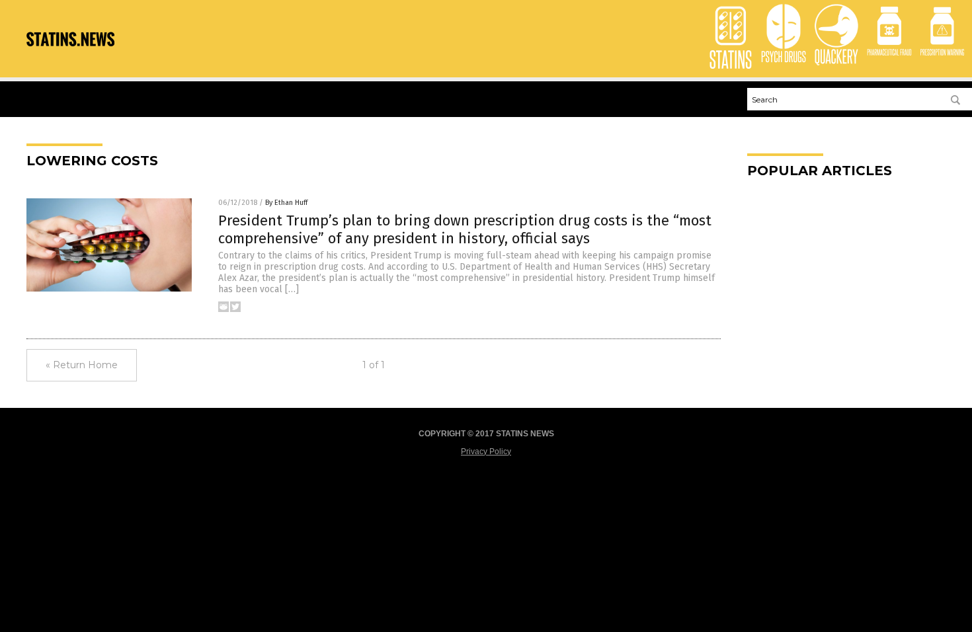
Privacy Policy (486, 451)
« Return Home (82, 365)
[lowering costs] (70, 56)
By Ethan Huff (286, 202)
